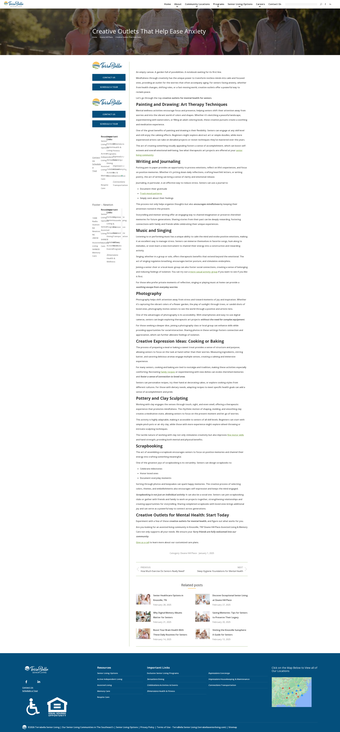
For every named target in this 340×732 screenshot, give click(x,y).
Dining (112, 161)
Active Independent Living (109, 679)
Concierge (118, 158)
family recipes (168, 371)
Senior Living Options (107, 673)
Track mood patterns (151, 193)
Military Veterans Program (117, 245)
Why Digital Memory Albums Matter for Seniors (167, 615)
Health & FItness (118, 147)
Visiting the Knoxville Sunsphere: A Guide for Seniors (229, 632)
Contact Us (27, 687)
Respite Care (103, 697)
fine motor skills (235, 434)
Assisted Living (104, 685)
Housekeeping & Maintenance (229, 679)
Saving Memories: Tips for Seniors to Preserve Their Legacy (229, 615)
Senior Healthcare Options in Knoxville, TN (168, 598)
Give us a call (142, 542)
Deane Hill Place (188, 553)
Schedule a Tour (30, 690)
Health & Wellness (112, 258)
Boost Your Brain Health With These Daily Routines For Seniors (170, 632)
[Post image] (143, 599)
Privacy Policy (147, 727)
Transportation (120, 183)
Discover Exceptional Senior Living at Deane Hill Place (230, 598)
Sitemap (232, 727)
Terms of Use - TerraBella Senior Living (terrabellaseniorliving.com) (191, 727)
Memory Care (103, 691)
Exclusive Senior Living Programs (111, 148)
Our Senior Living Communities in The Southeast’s (88, 727)
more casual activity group (204, 271)
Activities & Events (162, 685)
